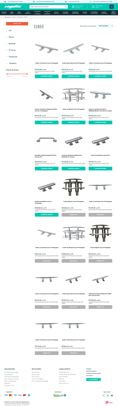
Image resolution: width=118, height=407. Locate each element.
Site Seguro (62, 381)
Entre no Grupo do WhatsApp (40, 381)
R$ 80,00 (9, 76)
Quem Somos (35, 372)
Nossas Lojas (35, 374)
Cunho (25, 17)
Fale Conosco (35, 376)
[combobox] (49, 7)
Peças (14, 17)
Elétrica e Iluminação (10, 381)
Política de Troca (64, 383)
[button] (17, 30)
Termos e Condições (37, 379)
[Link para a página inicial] (7, 17)
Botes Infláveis (8, 374)
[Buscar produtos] (65, 6)
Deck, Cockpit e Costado (11, 379)
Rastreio (61, 379)
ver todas (77, 7)
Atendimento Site (64, 372)
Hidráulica (7, 383)
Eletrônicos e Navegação (11, 376)
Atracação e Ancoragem (11, 372)
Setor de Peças (63, 376)
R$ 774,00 (24, 76)
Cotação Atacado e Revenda (67, 374)
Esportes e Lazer (9, 385)
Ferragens (19, 17)
